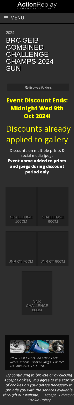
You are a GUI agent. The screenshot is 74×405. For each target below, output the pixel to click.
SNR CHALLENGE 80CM (37, 305)
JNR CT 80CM (53, 261)
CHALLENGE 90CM (53, 219)
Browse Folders (40, 87)
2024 (10, 32)
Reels (13, 362)
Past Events (27, 358)
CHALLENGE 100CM (21, 219)
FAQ (34, 366)
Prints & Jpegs (41, 362)
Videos (24, 362)
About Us (22, 366)
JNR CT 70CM (21, 261)
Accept (50, 394)
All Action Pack (47, 358)
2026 (13, 358)
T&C (42, 366)
